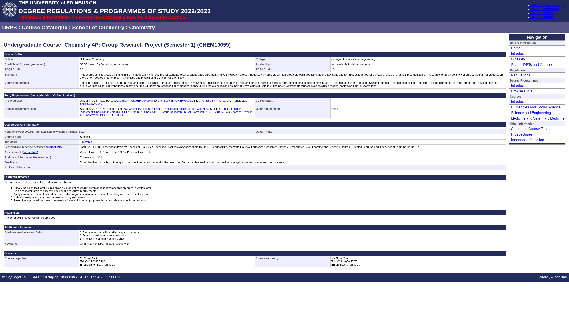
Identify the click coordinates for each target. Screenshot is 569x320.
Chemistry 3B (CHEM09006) (175, 100)
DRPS (9, 27)
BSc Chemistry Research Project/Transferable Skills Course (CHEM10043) (168, 108)
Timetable (86, 142)
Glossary (518, 59)
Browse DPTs (522, 91)
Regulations (520, 75)
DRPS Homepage (544, 9)
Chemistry (142, 27)
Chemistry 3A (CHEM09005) (133, 100)
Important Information (527, 140)
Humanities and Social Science (536, 107)
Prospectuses (522, 134)
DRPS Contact (542, 17)
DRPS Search (541, 13)
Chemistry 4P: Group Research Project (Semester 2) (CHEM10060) (184, 112)
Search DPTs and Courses (532, 65)
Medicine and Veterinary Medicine (538, 118)
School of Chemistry (98, 27)
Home (516, 48)
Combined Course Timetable (533, 129)
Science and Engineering (531, 113)
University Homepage (547, 5)
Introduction (520, 54)
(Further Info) (54, 147)
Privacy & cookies (553, 277)
